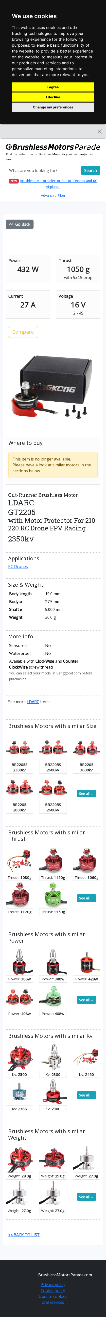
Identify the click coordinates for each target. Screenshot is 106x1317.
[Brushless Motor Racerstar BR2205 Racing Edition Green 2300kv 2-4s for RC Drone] (53, 996)
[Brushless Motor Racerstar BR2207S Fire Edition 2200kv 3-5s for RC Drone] (86, 859)
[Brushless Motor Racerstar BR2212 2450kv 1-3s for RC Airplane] (86, 1056)
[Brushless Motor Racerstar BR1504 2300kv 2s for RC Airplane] (53, 1091)
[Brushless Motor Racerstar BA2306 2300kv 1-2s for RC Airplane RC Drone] (19, 1056)
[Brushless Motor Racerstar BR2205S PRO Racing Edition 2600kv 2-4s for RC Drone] (53, 747)
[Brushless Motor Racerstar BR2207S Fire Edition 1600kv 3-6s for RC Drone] (53, 859)
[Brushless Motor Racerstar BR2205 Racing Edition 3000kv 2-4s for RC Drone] (86, 747)
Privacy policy (53, 1284)
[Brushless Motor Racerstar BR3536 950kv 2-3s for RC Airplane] (53, 961)
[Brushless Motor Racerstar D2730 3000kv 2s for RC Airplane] (53, 1193)
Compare (23, 332)
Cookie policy (53, 1290)
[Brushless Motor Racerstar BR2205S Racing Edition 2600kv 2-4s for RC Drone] (53, 787)
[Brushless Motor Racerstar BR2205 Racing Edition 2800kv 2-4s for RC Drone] (19, 787)
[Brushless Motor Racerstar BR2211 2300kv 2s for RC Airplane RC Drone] (53, 1056)
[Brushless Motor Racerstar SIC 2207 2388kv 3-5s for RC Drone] (19, 1091)
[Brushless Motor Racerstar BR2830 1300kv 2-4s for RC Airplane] (86, 961)
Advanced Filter (53, 195)
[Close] (100, 131)
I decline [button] (53, 97)
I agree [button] (53, 87)
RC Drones (18, 566)
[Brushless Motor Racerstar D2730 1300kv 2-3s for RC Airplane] (86, 1158)
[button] (33, 701)
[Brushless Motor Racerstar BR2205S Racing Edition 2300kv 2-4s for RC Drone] (19, 996)
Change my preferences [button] (53, 107)
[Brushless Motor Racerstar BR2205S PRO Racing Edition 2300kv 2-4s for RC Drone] (19, 747)
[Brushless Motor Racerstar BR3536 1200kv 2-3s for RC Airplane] (19, 961)
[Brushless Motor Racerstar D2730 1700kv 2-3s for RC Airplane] (19, 1193)
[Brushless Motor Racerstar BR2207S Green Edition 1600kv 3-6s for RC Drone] (53, 894)
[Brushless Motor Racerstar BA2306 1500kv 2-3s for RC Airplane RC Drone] (53, 1158)
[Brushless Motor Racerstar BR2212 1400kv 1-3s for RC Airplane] (19, 859)
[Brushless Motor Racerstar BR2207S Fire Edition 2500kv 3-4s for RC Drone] (19, 894)
